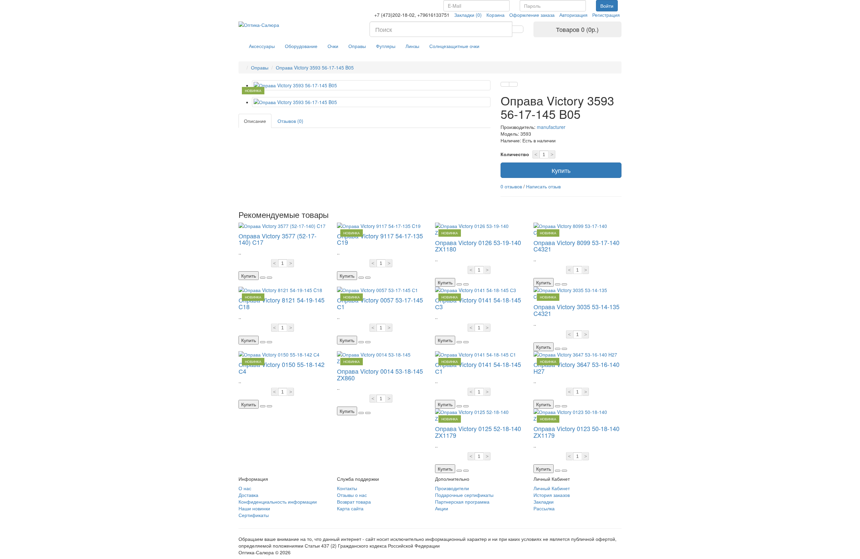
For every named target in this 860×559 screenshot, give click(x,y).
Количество (515, 154)
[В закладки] (505, 84)
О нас (245, 488)
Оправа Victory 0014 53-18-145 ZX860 (380, 374)
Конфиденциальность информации (278, 501)
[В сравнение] (513, 84)
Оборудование (301, 46)
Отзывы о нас (352, 495)
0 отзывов (511, 186)
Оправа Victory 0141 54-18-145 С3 (478, 303)
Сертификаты (254, 515)
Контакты (347, 488)
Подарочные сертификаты (464, 495)
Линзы (412, 46)
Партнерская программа (462, 501)
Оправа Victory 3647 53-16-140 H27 (576, 367)
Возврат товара (354, 501)
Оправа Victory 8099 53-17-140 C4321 (576, 245)
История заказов (551, 495)
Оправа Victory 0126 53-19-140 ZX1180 (478, 245)
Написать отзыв (543, 186)
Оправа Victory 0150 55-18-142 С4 (282, 367)
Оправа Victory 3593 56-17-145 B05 (315, 67)
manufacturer (551, 127)
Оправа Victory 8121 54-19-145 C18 (282, 303)
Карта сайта (350, 508)
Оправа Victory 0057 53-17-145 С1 (380, 303)
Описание (255, 121)
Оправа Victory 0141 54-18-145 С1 (478, 367)
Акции (441, 508)
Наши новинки (254, 508)
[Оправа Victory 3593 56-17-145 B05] (371, 85)
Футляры (385, 46)
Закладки (543, 501)
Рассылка (544, 508)
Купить (561, 170)
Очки (333, 46)
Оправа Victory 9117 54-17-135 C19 (380, 239)
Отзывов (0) (290, 121)
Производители (452, 488)
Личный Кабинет (551, 488)
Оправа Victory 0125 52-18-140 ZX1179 (478, 431)
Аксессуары (262, 46)
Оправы (357, 46)
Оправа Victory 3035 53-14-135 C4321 (576, 310)
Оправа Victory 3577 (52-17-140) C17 (277, 239)
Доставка (248, 495)
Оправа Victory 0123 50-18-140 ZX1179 (576, 431)
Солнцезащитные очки (454, 46)
